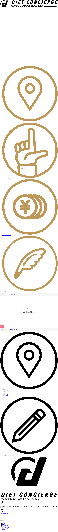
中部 (4, 392)
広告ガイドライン (5, 528)
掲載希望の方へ (7, 513)
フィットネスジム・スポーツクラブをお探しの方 (8, 521)
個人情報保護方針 (5, 525)
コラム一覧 (4, 291)
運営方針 (3, 523)
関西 (4, 393)
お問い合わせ (2, 513)
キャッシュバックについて (6, 235)
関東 (4, 391)
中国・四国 (6, 394)
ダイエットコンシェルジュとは (7, 178)
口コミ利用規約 (4, 526)
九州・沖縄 (6, 395)
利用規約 (3, 524)
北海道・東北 (6, 390)
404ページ (16, 294)
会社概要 (3, 529)
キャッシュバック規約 (5, 527)
